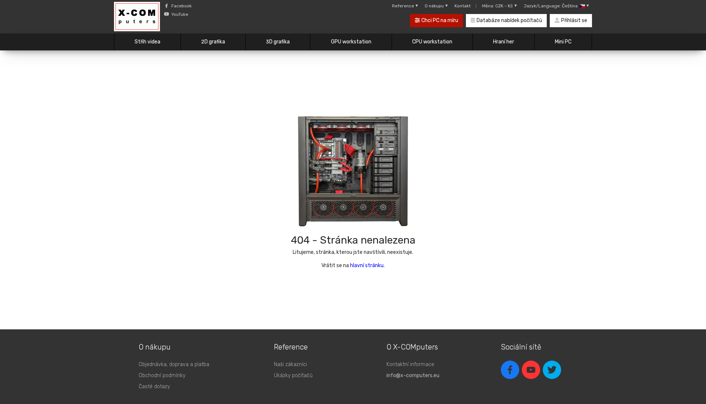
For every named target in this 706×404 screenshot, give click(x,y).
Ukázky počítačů (293, 375)
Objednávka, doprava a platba (174, 364)
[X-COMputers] (137, 17)
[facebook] (510, 370)
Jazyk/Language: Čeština (551, 5)
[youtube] (531, 370)
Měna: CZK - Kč (497, 5)
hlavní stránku (367, 265)
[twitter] (552, 370)
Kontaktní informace (410, 364)
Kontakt (462, 5)
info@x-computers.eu (412, 375)
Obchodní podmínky (162, 375)
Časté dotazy (154, 386)
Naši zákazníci (290, 364)
